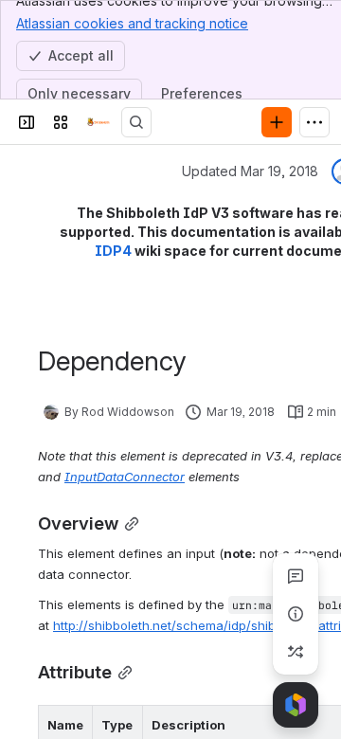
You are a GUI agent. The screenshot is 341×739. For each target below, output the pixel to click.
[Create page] (295, 652)
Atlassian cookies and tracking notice (132, 23)
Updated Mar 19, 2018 (250, 171)
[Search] (136, 122)
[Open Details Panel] (295, 614)
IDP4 (113, 251)
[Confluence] (98, 122)
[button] (73, 725)
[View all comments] (295, 576)
